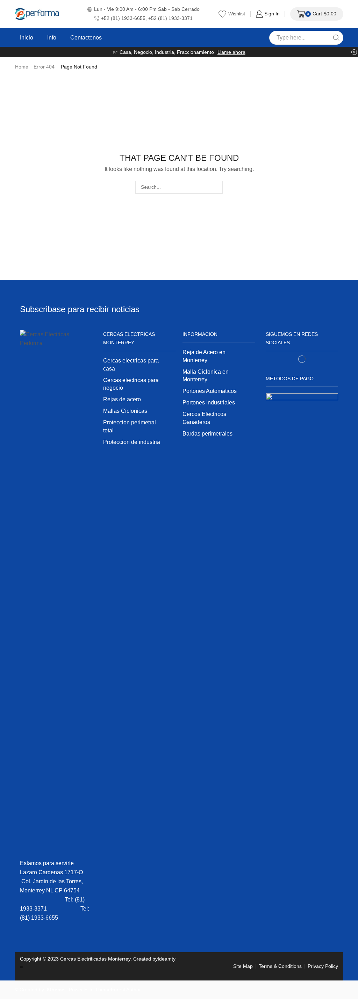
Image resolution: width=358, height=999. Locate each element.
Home (21, 66)
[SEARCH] (216, 187)
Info (51, 37)
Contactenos (86, 37)
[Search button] (336, 37)
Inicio (26, 37)
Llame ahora (231, 52)
